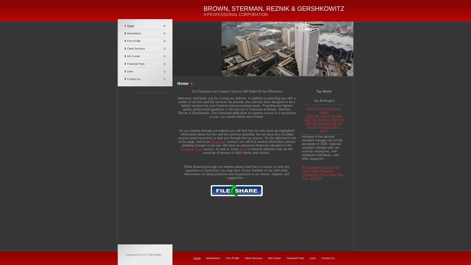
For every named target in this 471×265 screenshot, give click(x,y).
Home (130, 25)
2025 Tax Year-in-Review (323, 116)
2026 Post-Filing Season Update (323, 110)
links (243, 149)
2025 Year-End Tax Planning (324, 119)
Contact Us (134, 79)
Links (130, 71)
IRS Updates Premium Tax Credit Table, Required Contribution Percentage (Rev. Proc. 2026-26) (323, 171)
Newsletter (218, 142)
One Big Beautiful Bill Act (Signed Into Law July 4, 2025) (324, 126)
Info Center (133, 56)
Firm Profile (134, 41)
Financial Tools (136, 63)
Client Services (136, 48)
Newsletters (134, 33)
